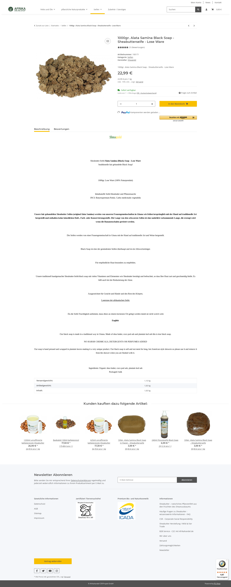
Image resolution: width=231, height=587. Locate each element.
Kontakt (218, 2)
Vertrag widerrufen (52, 561)
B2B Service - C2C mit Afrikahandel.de (176, 531)
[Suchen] (198, 9)
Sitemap (37, 513)
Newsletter (164, 550)
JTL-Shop (217, 583)
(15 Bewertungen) (137, 47)
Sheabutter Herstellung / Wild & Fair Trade (175, 525)
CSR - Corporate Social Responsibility (175, 519)
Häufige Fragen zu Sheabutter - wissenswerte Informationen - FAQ (174, 513)
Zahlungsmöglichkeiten (169, 545)
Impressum (39, 518)
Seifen (130, 57)
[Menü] (226, 560)
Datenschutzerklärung (81, 480)
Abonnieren (187, 480)
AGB (36, 508)
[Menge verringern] (121, 104)
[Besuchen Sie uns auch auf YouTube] (50, 570)
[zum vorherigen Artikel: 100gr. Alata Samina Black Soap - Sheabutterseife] (188, 26)
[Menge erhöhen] (152, 104)
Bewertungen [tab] (61, 129)
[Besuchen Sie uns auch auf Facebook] (37, 570)
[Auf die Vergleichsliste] (108, 41)
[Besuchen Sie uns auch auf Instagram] (56, 570)
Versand (139, 82)
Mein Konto (196, 2)
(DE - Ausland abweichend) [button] (147, 93)
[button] (206, 9)
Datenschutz (39, 504)
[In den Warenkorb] (36, 34)
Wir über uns (165, 536)
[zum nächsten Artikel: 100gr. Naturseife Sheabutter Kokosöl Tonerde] (194, 26)
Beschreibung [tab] (42, 129)
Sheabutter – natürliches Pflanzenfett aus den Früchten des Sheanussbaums (178, 505)
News (207, 2)
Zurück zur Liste (42, 25)
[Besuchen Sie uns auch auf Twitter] (43, 570)
